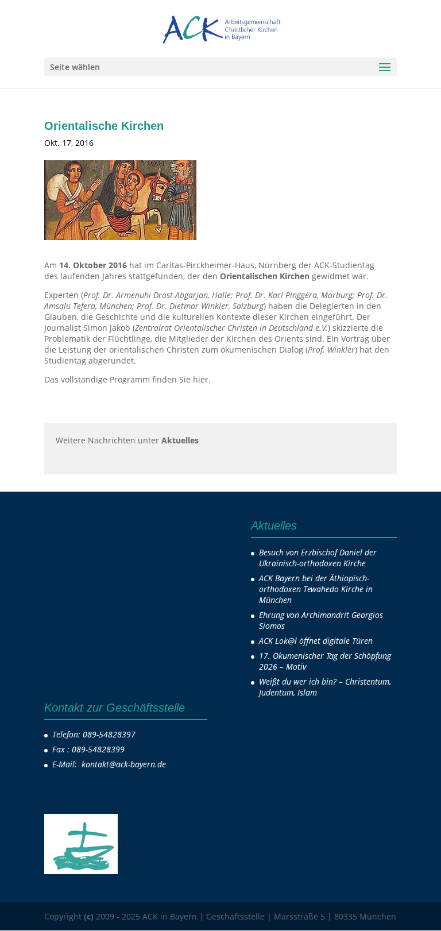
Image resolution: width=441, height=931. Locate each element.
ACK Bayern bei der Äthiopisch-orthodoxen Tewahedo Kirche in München (316, 589)
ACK (117, 142)
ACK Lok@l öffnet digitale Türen (316, 640)
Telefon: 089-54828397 (94, 734)
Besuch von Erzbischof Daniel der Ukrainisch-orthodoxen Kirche (318, 558)
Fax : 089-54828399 (88, 749)
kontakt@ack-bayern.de (125, 764)
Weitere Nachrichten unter (127, 440)
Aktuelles (158, 142)
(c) (89, 916)
